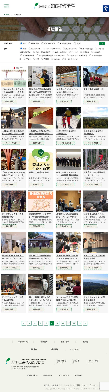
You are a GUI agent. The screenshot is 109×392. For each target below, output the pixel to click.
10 (57, 323)
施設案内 (33, 349)
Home (6, 14)
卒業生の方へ (32, 375)
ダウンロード (64, 375)
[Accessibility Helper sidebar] (106, 8)
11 (63, 323)
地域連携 (54, 349)
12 (68, 323)
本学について (23, 342)
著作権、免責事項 (51, 385)
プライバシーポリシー (98, 385)
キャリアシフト (75, 349)
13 (74, 323)
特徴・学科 (65, 342)
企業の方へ (47, 375)
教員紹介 (86, 342)
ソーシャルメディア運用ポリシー (73, 385)
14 (80, 323)
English (78, 375)
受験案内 (44, 342)
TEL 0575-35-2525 (18, 369)
